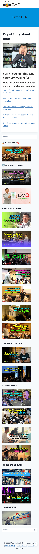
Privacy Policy (10, 546)
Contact (31, 546)
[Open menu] (35, 3)
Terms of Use (22, 546)
